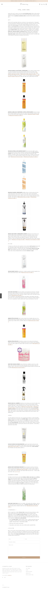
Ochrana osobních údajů (29, 574)
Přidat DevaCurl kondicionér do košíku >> (31, 156)
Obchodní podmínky (29, 571)
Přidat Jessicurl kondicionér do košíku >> (16, 115)
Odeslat (24, 557)
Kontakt (27, 569)
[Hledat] (44, 4)
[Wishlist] (39, 4)
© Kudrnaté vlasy (5, 587)
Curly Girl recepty (17, 471)
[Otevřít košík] (46, 4)
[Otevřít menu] (2, 4)
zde (27, 29)
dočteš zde (9, 575)
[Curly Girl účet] (41, 4)
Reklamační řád (28, 573)
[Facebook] (2, 577)
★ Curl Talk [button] (0, 296)
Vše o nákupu (28, 568)
